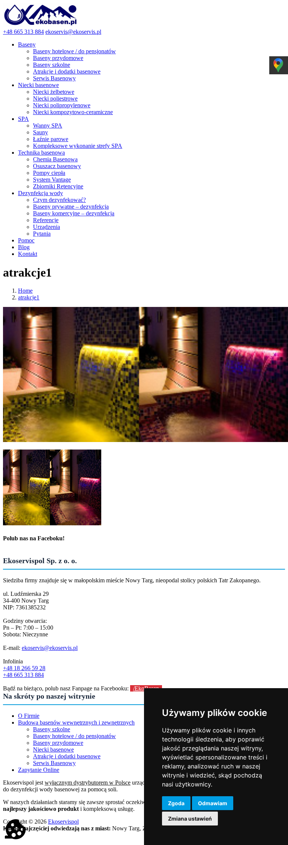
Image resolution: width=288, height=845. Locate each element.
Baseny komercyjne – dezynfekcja (73, 213)
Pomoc (26, 240)
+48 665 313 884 (23, 32)
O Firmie (28, 716)
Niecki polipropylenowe (61, 105)
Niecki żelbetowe (53, 92)
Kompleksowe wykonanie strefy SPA (77, 146)
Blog (24, 247)
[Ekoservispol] (40, 25)
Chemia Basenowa (55, 159)
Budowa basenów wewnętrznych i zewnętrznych (76, 722)
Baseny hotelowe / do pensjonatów (74, 51)
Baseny (27, 44)
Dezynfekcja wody (40, 193)
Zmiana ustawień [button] (190, 818)
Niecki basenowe (38, 85)
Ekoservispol (63, 821)
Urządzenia (46, 227)
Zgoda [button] (176, 803)
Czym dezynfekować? (59, 200)
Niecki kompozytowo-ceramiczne (73, 112)
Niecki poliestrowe (55, 98)
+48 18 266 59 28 (24, 668)
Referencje (45, 220)
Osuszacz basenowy (57, 166)
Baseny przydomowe (58, 58)
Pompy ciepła (49, 173)
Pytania (42, 233)
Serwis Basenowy (54, 78)
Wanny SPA (47, 125)
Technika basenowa (41, 152)
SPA (23, 119)
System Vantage (52, 179)
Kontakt (27, 254)
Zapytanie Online (38, 770)
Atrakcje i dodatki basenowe (66, 71)
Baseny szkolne (51, 65)
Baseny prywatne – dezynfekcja (71, 206)
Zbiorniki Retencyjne (58, 186)
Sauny (40, 132)
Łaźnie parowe (50, 139)
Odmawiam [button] (212, 803)
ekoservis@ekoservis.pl (73, 32)
